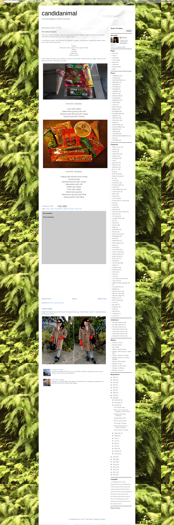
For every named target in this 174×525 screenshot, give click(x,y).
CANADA (115, 78)
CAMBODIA (115, 76)
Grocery (114, 207)
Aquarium (115, 156)
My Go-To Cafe (116, 234)
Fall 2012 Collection (118, 327)
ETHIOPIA (115, 87)
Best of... (115, 169)
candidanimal (59, 13)
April (115, 446)
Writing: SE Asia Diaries (119, 349)
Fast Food (115, 198)
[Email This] (58, 206)
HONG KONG (116, 96)
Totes (113, 274)
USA (113, 138)
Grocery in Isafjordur (57, 369)
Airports (114, 151)
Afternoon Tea (116, 147)
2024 (114, 382)
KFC (113, 220)
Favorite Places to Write (119, 200)
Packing (114, 247)
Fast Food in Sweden (58, 379)
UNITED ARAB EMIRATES (120, 136)
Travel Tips (115, 281)
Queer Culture (116, 256)
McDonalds (115, 229)
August (116, 435)
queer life (115, 311)
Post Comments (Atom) (57, 303)
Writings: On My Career (119, 366)
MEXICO (60, 209)
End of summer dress (120, 421)
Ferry (113, 203)
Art (113, 160)
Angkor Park (116, 154)
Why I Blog (115, 347)
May (115, 443)
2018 (47, 209)
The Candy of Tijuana (120, 423)
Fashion (114, 196)
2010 (114, 474)
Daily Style (115, 62)
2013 (114, 467)
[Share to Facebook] (64, 206)
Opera (114, 245)
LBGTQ (114, 223)
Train (113, 276)
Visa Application (117, 287)
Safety (114, 265)
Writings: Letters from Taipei (120, 355)
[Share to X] (62, 206)
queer (113, 309)
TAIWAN (114, 131)
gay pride (115, 304)
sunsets (114, 315)
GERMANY (115, 91)
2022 (114, 387)
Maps (113, 227)
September (117, 433)
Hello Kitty (115, 214)
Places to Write (116, 252)
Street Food (78, 209)
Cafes (114, 180)
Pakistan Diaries (117, 345)
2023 (114, 385)
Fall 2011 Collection (118, 324)
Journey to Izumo (117, 342)
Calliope (124, 37)
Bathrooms (115, 167)
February (117, 451)
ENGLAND (115, 84)
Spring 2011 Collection (118, 329)
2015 (114, 462)
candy (51, 209)
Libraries (114, 225)
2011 (114, 472)
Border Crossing (117, 176)
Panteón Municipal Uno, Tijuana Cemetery (121, 426)
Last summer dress (119, 407)
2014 (114, 464)
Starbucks (115, 267)
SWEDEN (115, 129)
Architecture (115, 158)
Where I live (115, 298)
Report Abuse (115, 508)
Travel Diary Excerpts (118, 278)
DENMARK (115, 82)
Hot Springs (115, 216)
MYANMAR (115, 111)
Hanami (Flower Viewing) (119, 211)
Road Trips (115, 258)
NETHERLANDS (117, 113)
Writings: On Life (117, 363)
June (116, 441)
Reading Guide (116, 66)
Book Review (116, 174)
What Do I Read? (117, 295)
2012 (114, 469)
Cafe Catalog (116, 60)
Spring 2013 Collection (118, 333)
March (116, 448)
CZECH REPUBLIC (118, 80)
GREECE (115, 93)
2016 (114, 459)
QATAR (114, 122)
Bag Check (115, 162)
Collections (115, 64)
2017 (114, 457)
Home (74, 299)
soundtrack (115, 313)
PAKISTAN (115, 118)
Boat (113, 171)
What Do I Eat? (116, 293)
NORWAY (115, 116)
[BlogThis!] (60, 206)
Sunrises (114, 272)
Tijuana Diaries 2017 (120, 418)
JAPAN (114, 102)
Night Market (116, 240)
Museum (114, 232)
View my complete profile (118, 47)
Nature (114, 238)
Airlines (114, 149)
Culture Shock (116, 191)
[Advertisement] (74, 281)
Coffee (114, 187)
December (117, 400)
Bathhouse (115, 165)
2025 (114, 380)
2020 (114, 392)
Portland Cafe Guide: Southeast (120, 414)
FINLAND (115, 89)
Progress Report (117, 254)
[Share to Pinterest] (66, 206)
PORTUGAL (115, 120)
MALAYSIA (115, 107)
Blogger (103, 519)
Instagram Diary (117, 218)
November (117, 402)
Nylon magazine (117, 243)
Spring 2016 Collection (118, 336)
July (115, 438)
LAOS (114, 104)
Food (55, 209)
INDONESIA (116, 100)
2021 (114, 390)
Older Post (102, 299)
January (116, 453)
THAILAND (115, 133)
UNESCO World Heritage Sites (121, 283)
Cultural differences (118, 189)
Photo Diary (115, 249)
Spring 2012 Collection (118, 331)
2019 (114, 395)
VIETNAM (115, 140)
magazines (115, 307)
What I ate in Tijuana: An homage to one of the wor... (122, 410)
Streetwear (115, 269)
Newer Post (46, 299)
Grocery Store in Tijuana (121, 430)
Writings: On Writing (118, 368)
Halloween (115, 209)
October (116, 405)
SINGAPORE (116, 125)
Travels (114, 55)
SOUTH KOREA (117, 127)
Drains (114, 194)
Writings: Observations (119, 361)
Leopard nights (47, 309)
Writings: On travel (117, 370)
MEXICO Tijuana (69, 209)
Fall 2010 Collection (118, 322)
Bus (113, 178)
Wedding (114, 289)
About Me (115, 53)
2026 (114, 377)
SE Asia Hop (116, 263)
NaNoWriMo (115, 236)
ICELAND (115, 98)
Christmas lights (117, 185)
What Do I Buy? (117, 291)
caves (114, 302)
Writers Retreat (116, 300)
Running (114, 260)
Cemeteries (115, 58)
